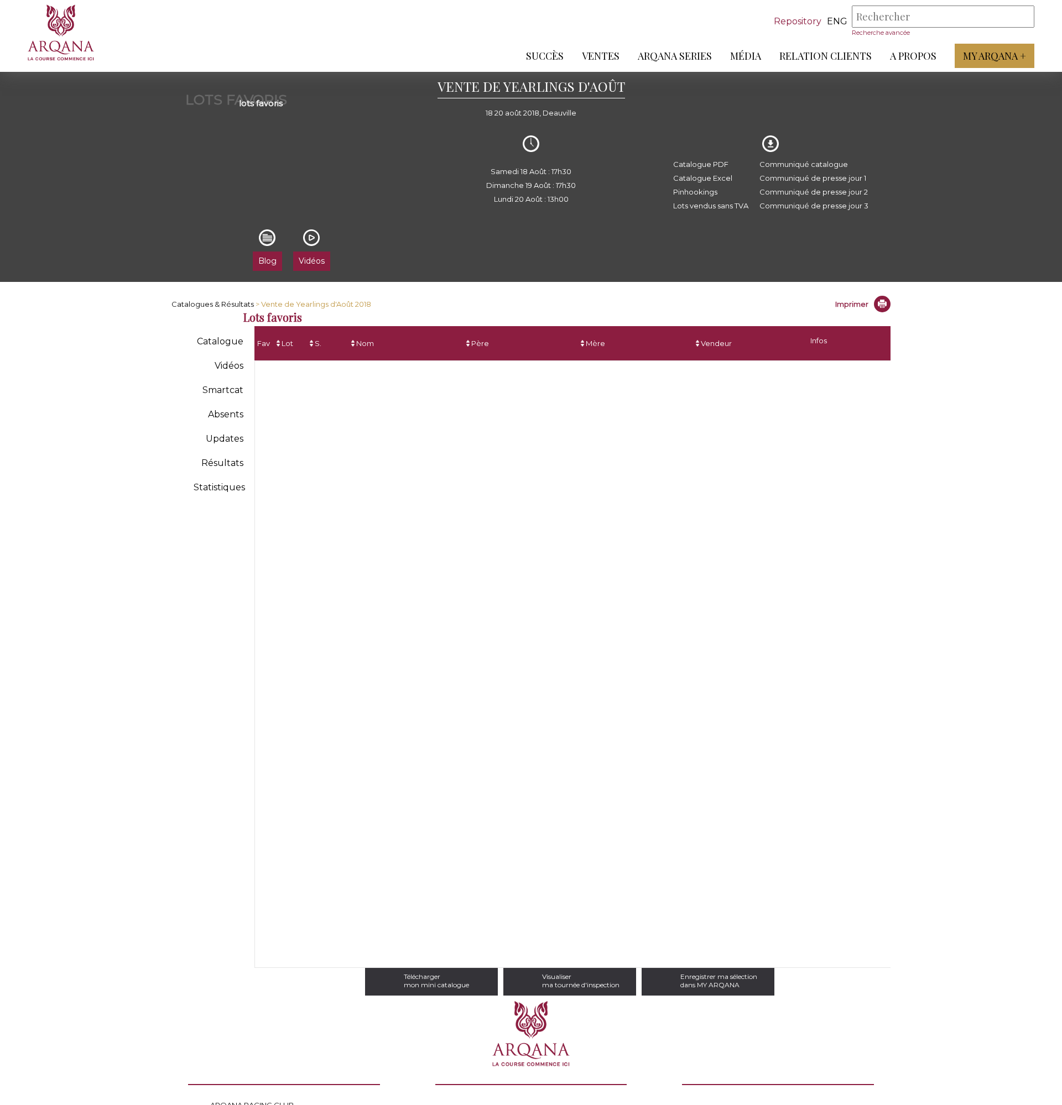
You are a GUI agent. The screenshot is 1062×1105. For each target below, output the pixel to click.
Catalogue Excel (702, 178)
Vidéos (229, 365)
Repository (797, 21)
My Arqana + (994, 55)
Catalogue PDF (700, 164)
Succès (545, 55)
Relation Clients (825, 55)
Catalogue (220, 341)
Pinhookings (695, 191)
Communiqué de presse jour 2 (813, 191)
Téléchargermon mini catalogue (436, 980)
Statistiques (219, 487)
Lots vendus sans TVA (710, 205)
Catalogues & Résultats (212, 304)
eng (837, 21)
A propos (913, 55)
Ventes (601, 55)
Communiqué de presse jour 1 (812, 178)
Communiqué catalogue (803, 164)
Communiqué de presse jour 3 (813, 205)
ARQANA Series (675, 55)
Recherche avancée (881, 32)
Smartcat (222, 390)
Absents (225, 414)
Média (745, 55)
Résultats (222, 463)
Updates (224, 438)
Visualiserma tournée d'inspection (581, 980)
